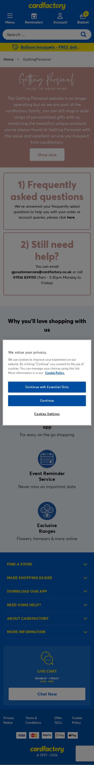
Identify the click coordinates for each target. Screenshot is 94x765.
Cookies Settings (47, 414)
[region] (47, 382)
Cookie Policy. (55, 373)
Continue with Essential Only (47, 387)
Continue (47, 400)
